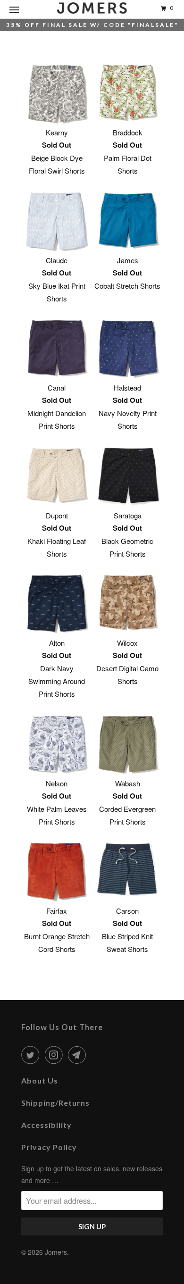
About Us (39, 1080)
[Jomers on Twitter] (32, 1055)
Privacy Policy (49, 1146)
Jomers (56, 1252)
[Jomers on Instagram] (56, 1055)
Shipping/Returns (55, 1102)
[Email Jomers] (79, 1055)
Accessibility (46, 1124)
